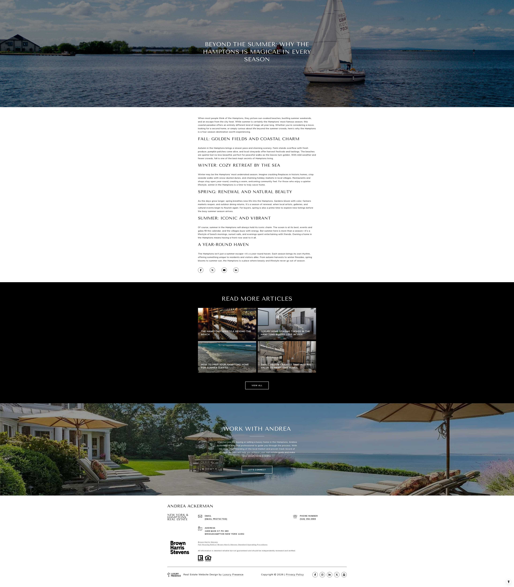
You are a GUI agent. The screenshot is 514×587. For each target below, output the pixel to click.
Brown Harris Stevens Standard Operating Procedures (243, 545)
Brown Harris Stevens (208, 542)
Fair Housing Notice (207, 545)
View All (257, 385)
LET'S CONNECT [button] (257, 469)
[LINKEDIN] (329, 574)
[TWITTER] (336, 574)
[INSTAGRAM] (322, 574)
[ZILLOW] (344, 574)
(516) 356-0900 (308, 519)
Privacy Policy (295, 574)
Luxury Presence (233, 574)
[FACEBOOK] (315, 574)
